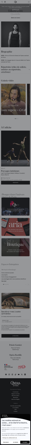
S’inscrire (15, 336)
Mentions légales (15, 399)
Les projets (4, 275)
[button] (3, 284)
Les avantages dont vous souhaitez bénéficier (13, 279)
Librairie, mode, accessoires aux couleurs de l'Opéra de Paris (15, 250)
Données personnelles (15, 406)
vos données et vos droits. (19, 330)
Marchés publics (15, 395)
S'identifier (15, 9)
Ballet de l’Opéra (15, 17)
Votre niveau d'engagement (8, 277)
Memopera (15, 397)
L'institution (15, 392)
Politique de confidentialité (8, 438)
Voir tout (3, 281)
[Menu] (29, 2)
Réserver (15, 182)
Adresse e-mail (5, 320)
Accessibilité (16, 407)
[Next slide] (28, 284)
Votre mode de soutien (7, 273)
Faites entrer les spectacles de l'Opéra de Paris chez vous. (15, 210)
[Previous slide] (25, 284)
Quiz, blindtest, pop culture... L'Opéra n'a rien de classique (15, 230)
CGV (15, 409)
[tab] (15, 70)
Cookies (15, 411)
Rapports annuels (15, 393)
